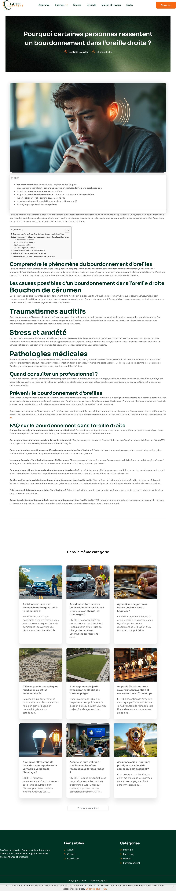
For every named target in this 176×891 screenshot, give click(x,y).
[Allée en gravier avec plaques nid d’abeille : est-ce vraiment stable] (40, 665)
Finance (77, 4)
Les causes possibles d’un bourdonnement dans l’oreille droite (41, 237)
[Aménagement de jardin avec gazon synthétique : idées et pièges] (87, 665)
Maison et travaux (111, 4)
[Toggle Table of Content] (66, 230)
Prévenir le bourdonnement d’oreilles (29, 253)
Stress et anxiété (24, 245)
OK (105, 888)
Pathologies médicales (26, 248)
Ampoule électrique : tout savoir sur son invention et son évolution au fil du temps (134, 690)
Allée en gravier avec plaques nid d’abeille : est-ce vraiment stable (40, 690)
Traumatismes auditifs (26, 242)
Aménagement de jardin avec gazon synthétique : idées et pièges (85, 690)
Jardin (129, 4)
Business (59, 4)
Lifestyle (91, 4)
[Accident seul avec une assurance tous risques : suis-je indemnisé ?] (40, 582)
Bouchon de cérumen (25, 240)
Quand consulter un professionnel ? (29, 250)
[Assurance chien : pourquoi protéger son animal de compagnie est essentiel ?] (135, 740)
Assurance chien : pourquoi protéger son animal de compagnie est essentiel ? (133, 765)
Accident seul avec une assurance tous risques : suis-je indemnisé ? (40, 608)
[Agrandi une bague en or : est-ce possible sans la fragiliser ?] (135, 582)
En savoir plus (93, 888)
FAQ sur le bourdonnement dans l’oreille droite (34, 256)
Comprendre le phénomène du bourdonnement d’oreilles (38, 234)
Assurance (44, 4)
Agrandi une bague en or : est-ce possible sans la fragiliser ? (132, 608)
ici (11, 417)
